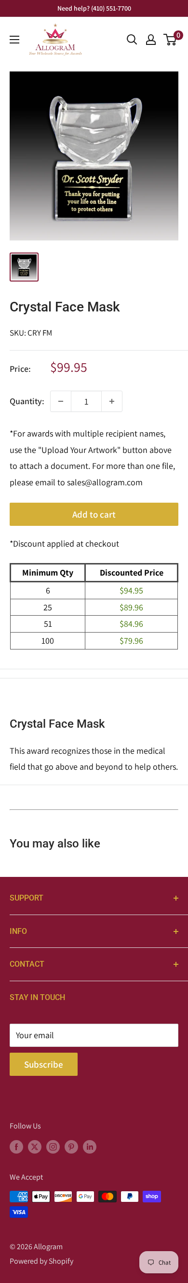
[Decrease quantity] (61, 401)
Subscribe (43, 1064)
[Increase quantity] (112, 401)
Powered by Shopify (41, 1261)
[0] (170, 39)
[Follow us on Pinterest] (71, 1146)
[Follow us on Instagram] (53, 1146)
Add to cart (94, 514)
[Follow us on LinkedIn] (89, 1146)
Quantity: (27, 401)
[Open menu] (14, 39)
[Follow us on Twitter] (34, 1146)
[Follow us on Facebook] (16, 1146)
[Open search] (132, 39)
